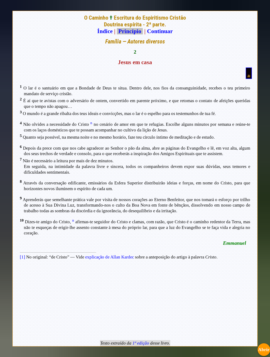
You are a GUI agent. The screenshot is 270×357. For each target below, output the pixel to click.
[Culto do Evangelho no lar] (249, 77)
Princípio (130, 31)
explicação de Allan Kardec (109, 257)
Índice (105, 31)
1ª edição (140, 343)
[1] (22, 257)
